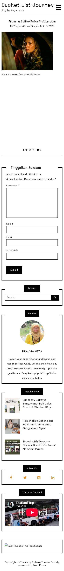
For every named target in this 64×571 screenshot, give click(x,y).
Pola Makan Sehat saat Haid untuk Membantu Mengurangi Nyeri (38, 424)
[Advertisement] (32, 110)
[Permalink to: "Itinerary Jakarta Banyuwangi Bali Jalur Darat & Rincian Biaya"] (12, 405)
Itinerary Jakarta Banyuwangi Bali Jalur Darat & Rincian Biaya (38, 403)
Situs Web (12, 250)
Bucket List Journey (28, 4)
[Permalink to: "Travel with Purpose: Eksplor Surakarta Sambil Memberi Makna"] (12, 446)
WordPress (39, 565)
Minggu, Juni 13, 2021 (42, 25)
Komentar (12, 185)
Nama (9, 223)
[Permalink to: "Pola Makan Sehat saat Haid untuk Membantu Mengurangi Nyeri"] (12, 425)
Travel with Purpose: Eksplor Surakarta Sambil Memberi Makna (39, 445)
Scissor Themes (41, 562)
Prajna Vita (19, 25)
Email (9, 236)
